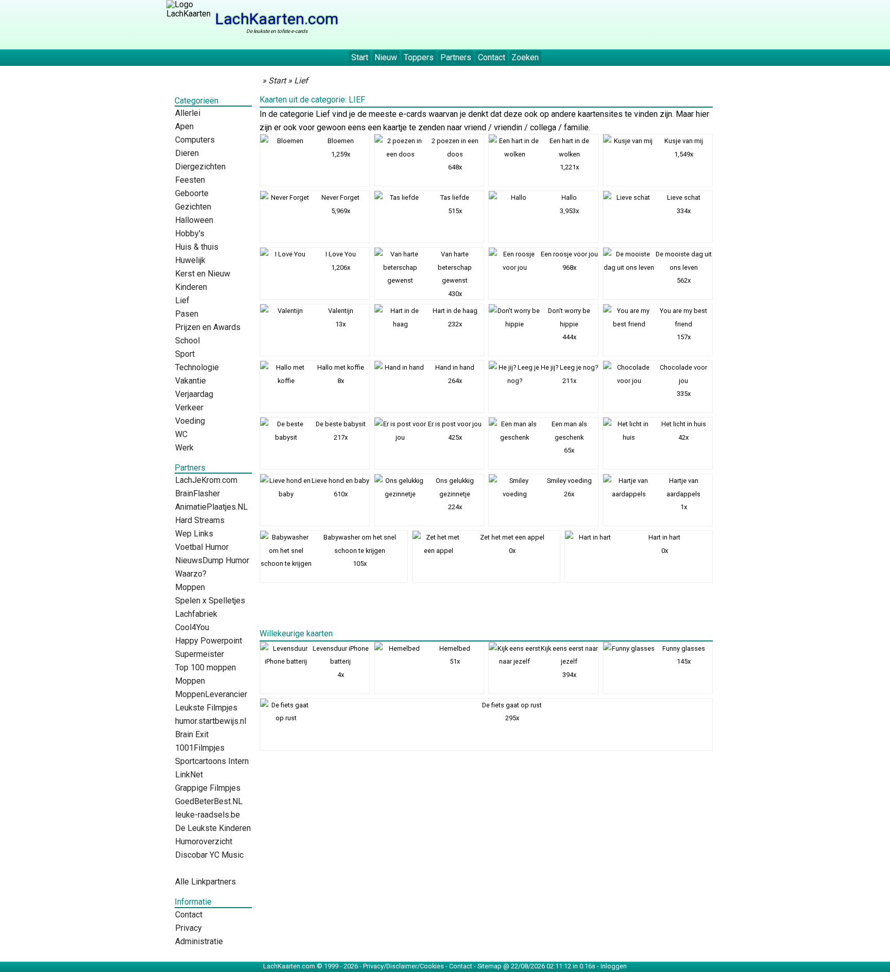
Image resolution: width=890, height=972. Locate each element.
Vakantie (190, 381)
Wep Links (194, 534)
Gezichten (193, 207)
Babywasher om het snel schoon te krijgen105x (359, 550)
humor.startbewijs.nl (210, 721)
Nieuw (385, 57)
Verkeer (189, 407)
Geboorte (192, 193)
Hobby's (189, 233)
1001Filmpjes (200, 748)
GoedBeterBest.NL (209, 801)
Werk (184, 448)
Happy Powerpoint (208, 641)
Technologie (197, 367)
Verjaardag (194, 394)
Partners (455, 57)
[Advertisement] (536, 23)
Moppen (190, 587)
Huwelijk (190, 260)
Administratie (199, 941)
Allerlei (187, 113)
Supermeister (199, 654)
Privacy (188, 928)
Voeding (190, 421)
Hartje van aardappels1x (683, 494)
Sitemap (489, 966)
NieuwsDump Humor (212, 560)
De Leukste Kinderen (213, 828)
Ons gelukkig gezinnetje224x (455, 494)
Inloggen (614, 966)
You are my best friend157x (683, 324)
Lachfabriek (196, 614)
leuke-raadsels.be (207, 815)
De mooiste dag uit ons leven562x (684, 267)
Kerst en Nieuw (202, 274)
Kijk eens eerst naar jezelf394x (569, 662)
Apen (184, 126)
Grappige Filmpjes (208, 788)
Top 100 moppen (205, 667)
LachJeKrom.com (206, 480)
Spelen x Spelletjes (210, 600)
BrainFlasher (197, 493)
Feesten (190, 180)
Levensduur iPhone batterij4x (341, 662)
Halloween (194, 220)
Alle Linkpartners (205, 882)
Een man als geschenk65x (569, 437)
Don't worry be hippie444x (569, 324)
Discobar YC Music (209, 855)
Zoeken (525, 57)
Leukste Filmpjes (206, 708)
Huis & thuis (196, 247)
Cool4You (192, 627)
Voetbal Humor (202, 547)
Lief (182, 300)
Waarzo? (191, 574)
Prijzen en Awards (208, 327)
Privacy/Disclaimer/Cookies (403, 966)
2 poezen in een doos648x (455, 154)
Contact (491, 57)
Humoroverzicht (203, 841)
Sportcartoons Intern (212, 761)
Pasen (186, 314)
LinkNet (189, 774)
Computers (195, 140)
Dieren (187, 153)
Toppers (419, 57)
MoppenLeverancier (211, 694)
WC (181, 434)
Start (359, 57)
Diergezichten (200, 166)
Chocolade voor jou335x (683, 380)
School (187, 340)
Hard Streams (200, 520)
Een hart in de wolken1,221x (569, 154)
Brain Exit (192, 734)
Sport (185, 354)
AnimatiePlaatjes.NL (211, 507)
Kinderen (191, 287)
